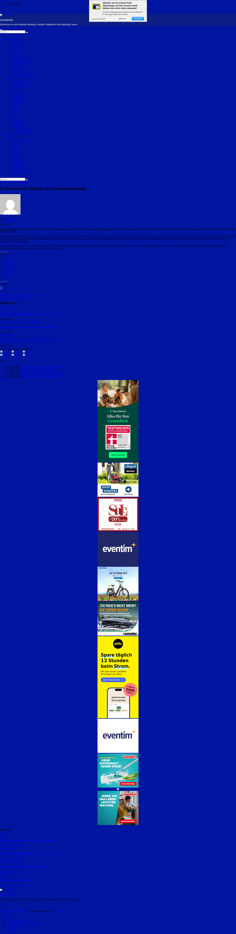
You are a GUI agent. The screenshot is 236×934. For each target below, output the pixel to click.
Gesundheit (16, 100)
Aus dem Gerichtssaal (20, 86)
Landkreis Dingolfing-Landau (24, 73)
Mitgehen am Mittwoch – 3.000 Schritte (37, 369)
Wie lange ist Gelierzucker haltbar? (16, 880)
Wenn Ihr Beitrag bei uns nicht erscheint (22, 923)
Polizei (8, 78)
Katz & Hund (17, 125)
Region (8, 51)
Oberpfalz (15, 44)
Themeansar (58, 911)
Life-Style (15, 105)
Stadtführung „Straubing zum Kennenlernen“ (39, 371)
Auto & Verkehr (18, 93)
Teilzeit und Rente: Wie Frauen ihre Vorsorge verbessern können (30, 314)
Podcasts (14, 118)
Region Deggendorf (19, 172)
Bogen (14, 56)
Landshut (15, 66)
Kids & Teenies (17, 120)
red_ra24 (19, 846)
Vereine (8, 135)
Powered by (96, 19)
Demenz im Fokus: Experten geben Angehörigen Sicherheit (27, 327)
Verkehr (14, 88)
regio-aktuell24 (6, 20)
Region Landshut (18, 167)
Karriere (14, 108)
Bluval (14, 174)
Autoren (9, 918)
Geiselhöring (16, 59)
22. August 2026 (7, 846)
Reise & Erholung (18, 103)
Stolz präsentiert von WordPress (14, 911)
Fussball (14, 145)
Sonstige (14, 157)
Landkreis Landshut (19, 68)
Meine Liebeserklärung (26, 130)
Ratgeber (9, 91)
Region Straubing (18, 164)
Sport (7, 137)
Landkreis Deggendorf (20, 76)
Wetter (14, 113)
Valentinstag (16, 127)
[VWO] (103, 19)
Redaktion (9, 219)
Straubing (15, 54)
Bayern (14, 46)
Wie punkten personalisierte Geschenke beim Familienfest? (27, 840)
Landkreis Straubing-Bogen (23, 63)
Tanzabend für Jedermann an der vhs (16, 298)
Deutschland (16, 49)
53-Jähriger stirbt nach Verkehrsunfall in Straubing (24, 867)
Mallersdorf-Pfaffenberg (21, 61)
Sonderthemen (11, 115)
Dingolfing (15, 71)
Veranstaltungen (12, 159)
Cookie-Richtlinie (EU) (15, 928)
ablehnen (122, 18)
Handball (15, 147)
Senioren (15, 123)
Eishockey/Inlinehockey (21, 140)
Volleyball (15, 142)
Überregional (11, 39)
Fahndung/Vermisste (20, 83)
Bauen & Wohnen (18, 95)
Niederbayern (17, 41)
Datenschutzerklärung (14, 925)
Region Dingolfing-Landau (22, 169)
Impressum (10, 930)
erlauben (138, 18)
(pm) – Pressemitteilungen (16, 921)
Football (14, 150)
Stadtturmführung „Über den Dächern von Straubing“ (43, 367)
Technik (14, 110)
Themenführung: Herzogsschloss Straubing (39, 376)
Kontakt (8, 916)
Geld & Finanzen (18, 98)
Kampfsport (16, 155)
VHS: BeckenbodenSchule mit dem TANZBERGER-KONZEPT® (31, 340)
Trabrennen (16, 152)
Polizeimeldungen (18, 81)
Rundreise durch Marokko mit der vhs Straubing (21, 295)
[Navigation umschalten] (1, 29)
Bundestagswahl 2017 (20, 132)
